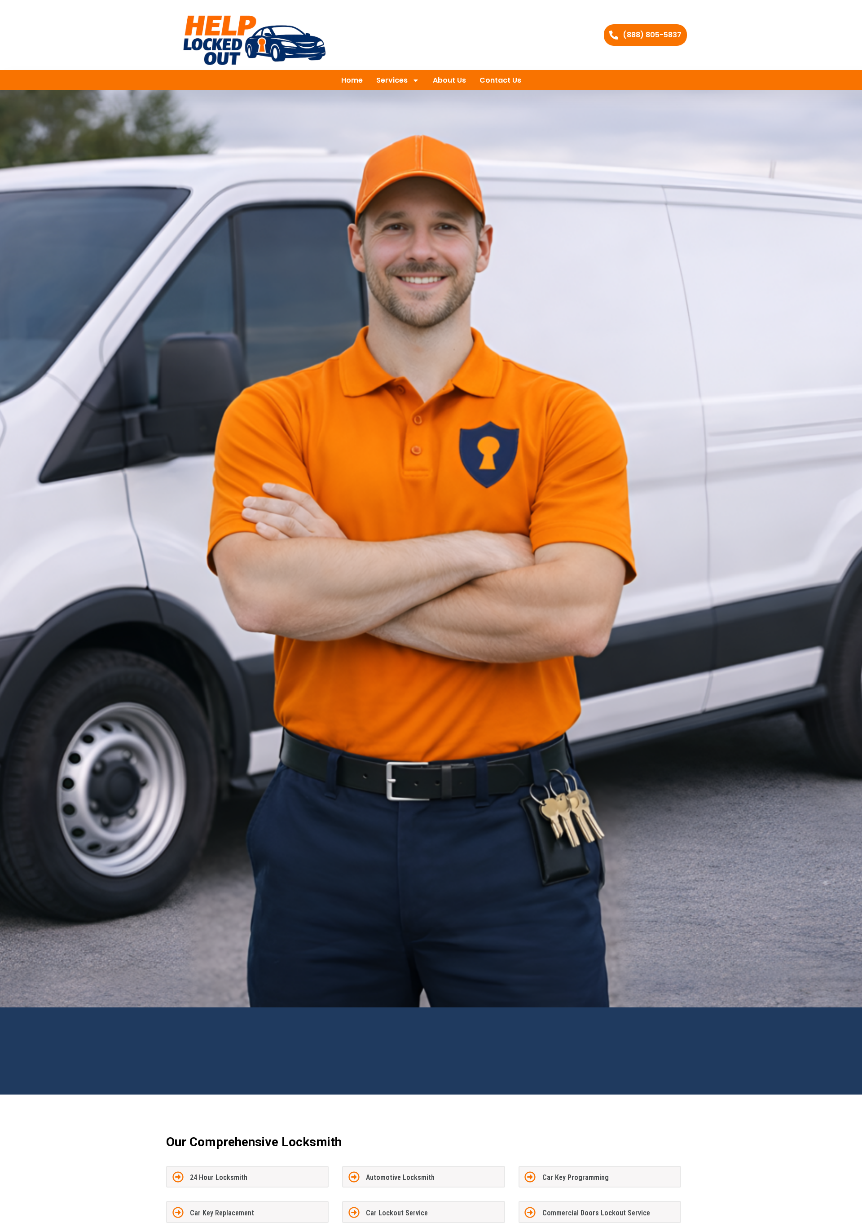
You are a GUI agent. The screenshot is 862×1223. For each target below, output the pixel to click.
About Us (449, 80)
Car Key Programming (575, 1177)
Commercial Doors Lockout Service (596, 1213)
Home (352, 80)
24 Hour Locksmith (218, 1177)
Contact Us (500, 80)
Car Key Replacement (222, 1213)
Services (392, 80)
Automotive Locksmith (400, 1177)
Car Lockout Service (397, 1213)
